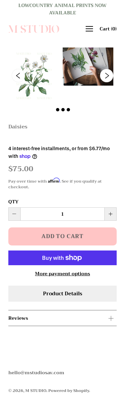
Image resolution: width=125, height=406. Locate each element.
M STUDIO (35, 390)
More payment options (62, 273)
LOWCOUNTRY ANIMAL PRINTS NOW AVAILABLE (62, 9)
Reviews (18, 318)
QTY (13, 201)
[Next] (106, 75)
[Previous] (18, 75)
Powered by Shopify (68, 390)
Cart (108, 29)
